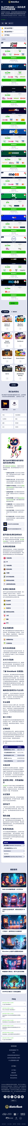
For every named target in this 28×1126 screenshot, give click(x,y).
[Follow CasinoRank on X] (12, 1096)
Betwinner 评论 (13, 168)
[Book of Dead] (7, 357)
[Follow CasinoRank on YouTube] (15, 1096)
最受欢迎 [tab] (6, 311)
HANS (13, 1100)
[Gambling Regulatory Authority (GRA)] (7, 1114)
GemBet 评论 (14, 104)
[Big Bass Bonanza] (20, 323)
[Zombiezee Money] (20, 373)
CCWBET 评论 (14, 276)
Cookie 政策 (9, 1123)
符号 (14, 1052)
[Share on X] (2, 23)
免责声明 (14, 1123)
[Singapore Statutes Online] (16, 1114)
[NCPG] (23, 1114)
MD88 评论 (13, 297)
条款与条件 (4, 1123)
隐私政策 (13, 1072)
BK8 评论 (14, 147)
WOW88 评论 (14, 254)
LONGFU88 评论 (13, 60)
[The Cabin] (16, 1118)
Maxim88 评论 (13, 211)
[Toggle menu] (2, 1)
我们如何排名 (13, 1078)
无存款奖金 (10, 487)
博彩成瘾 (18, 1123)
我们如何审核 (13, 1075)
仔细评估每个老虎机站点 (10, 466)
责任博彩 (5, 785)
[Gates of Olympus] (7, 323)
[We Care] (9, 1118)
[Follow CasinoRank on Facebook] (5, 1096)
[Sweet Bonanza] (7, 340)
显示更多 (13, 303)
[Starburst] (20, 340)
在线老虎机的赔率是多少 (13, 1055)
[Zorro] (7, 373)
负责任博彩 (24, 1123)
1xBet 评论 (13, 82)
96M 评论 (14, 233)
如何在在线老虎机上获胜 (13, 1058)
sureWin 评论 (14, 125)
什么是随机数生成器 (14, 1060)
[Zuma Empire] (20, 357)
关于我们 (13, 1070)
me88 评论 (13, 190)
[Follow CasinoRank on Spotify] (18, 1096)
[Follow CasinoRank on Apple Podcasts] (22, 1096)
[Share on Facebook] (6, 23)
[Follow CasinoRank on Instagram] (8, 1096)
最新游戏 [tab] (15, 311)
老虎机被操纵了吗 (13, 1050)
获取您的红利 (13, 57)
